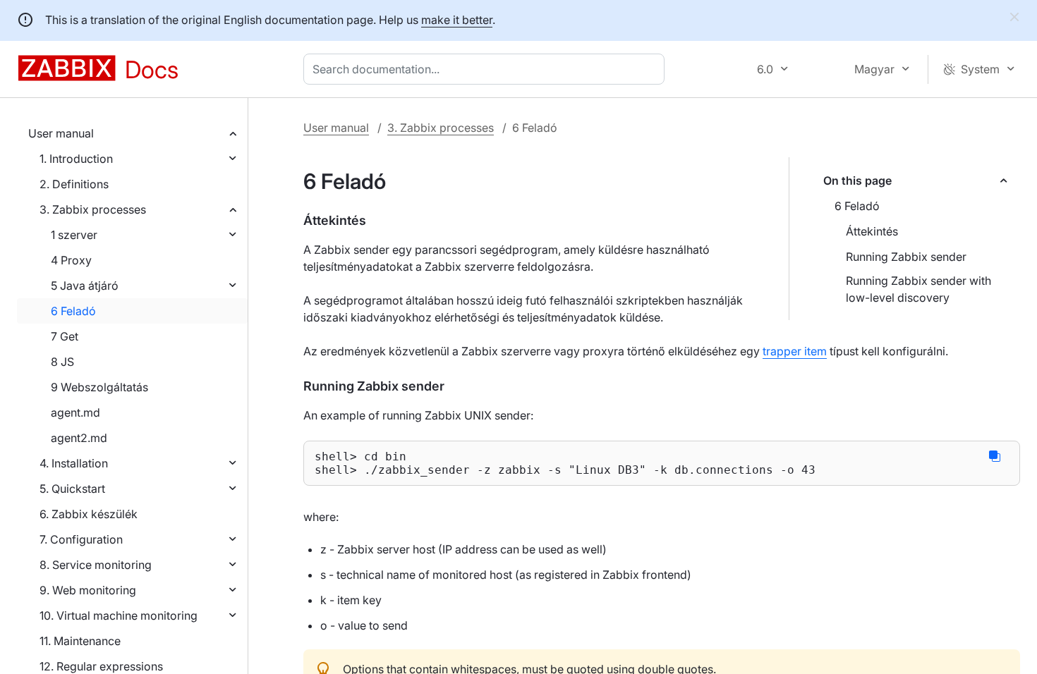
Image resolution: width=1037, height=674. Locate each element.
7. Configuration (81, 539)
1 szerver (74, 235)
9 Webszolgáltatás (99, 387)
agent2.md (79, 438)
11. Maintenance (80, 641)
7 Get (64, 336)
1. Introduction (76, 159)
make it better (456, 20)
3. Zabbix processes (93, 209)
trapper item (795, 351)
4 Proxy (71, 260)
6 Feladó (73, 311)
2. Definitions (74, 184)
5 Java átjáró (85, 285)
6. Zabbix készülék (89, 514)
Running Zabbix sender (906, 257)
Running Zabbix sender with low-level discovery (918, 289)
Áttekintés (872, 231)
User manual (61, 133)
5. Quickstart (72, 489)
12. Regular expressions (101, 666)
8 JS (62, 362)
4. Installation (74, 463)
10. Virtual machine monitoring (119, 615)
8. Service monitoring (96, 565)
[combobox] (486, 69)
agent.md (75, 412)
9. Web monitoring (88, 590)
